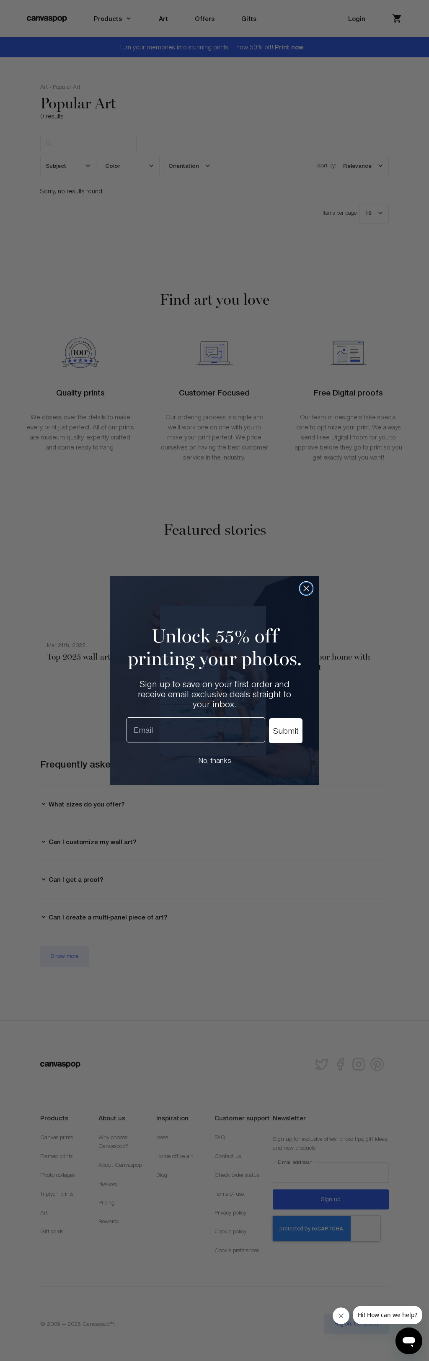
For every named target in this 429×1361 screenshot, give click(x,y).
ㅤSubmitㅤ (285, 730)
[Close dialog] (306, 588)
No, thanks (214, 760)
